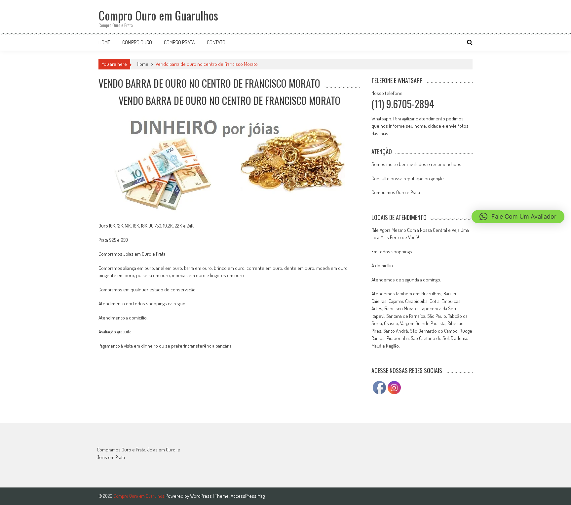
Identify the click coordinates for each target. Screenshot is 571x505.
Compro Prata (179, 42)
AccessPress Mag (248, 496)
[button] (518, 216)
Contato (216, 42)
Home (104, 42)
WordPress (201, 496)
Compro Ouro (137, 42)
